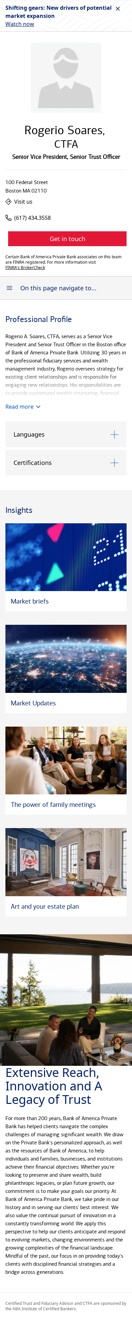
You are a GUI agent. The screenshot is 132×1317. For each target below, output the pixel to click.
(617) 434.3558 (32, 218)
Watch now (19, 24)
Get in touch (67, 239)
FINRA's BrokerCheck (25, 267)
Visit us (23, 201)
